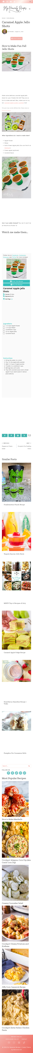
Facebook (15, 255)
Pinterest (6, 257)
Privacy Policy (16, 1036)
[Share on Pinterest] (11, 435)
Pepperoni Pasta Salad (7, 446)
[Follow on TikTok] (16, 773)
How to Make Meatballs (12, 819)
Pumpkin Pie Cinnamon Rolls (15, 753)
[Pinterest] (10, 1)
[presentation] (16, 482)
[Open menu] (29, 9)
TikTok (14, 257)
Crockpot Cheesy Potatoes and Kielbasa (15, 945)
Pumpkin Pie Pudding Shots (24, 446)
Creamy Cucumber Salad (12, 903)
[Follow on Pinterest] (8, 773)
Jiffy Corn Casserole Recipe (13, 987)
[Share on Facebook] (5, 435)
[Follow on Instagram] (20, 773)
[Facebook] (3, 1)
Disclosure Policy (6, 110)
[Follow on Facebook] (12, 773)
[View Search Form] (30, 2)
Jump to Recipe (17, 38)
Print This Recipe (17, 281)
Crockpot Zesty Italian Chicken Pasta (15, 1028)
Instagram (22, 255)
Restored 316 (17, 1049)
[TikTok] (14, 1)
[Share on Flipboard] (18, 435)
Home (3, 18)
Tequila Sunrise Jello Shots (14, 554)
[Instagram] (7, 1)
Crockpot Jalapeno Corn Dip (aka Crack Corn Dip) (16, 861)
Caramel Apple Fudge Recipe (14, 652)
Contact (24, 1039)
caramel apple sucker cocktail (13, 103)
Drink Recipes (10, 18)
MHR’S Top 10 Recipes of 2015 (15, 603)
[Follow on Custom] (24, 773)
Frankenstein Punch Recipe (14, 505)
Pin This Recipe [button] (17, 284)
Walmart (7, 148)
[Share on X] (24, 435)
